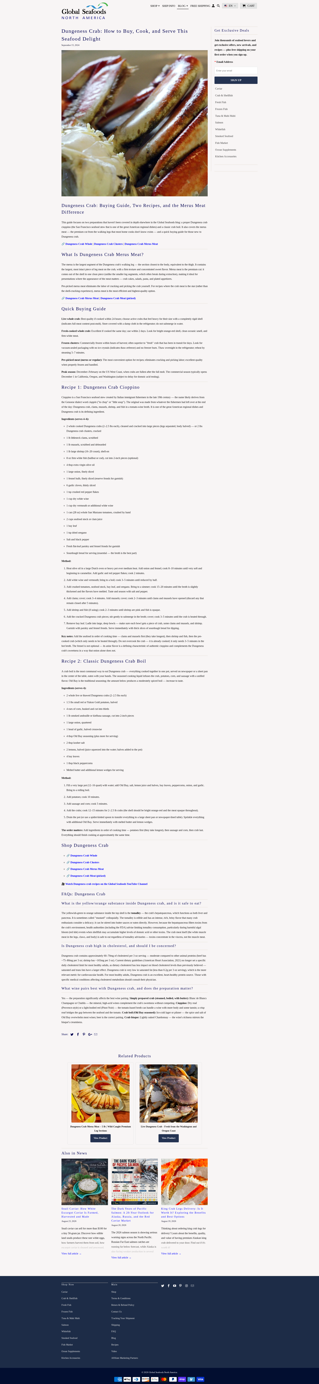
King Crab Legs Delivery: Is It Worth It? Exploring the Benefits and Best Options (183, 1212)
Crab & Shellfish (224, 95)
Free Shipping (200, 5)
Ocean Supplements (225, 149)
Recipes (114, 1344)
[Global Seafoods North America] (84, 11)
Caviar (218, 88)
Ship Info (168, 5)
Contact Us (116, 1311)
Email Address (224, 61)
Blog (183, 5)
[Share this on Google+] (89, 1034)
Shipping (115, 1325)
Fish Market (221, 143)
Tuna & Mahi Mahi (225, 115)
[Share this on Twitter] (71, 1034)
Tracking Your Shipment (123, 1318)
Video (114, 1351)
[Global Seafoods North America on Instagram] (187, 1285)
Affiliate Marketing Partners (124, 1358)
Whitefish (220, 129)
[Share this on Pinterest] (83, 1034)
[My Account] (213, 6)
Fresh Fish (220, 102)
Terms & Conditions (120, 1298)
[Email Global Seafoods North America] (193, 1285)
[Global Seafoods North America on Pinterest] (181, 1285)
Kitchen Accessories (225, 156)
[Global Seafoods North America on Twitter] (163, 1285)
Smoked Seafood (224, 136)
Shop (155, 5)
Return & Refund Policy (122, 1305)
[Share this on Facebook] (77, 1034)
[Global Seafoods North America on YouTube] (175, 1285)
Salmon (219, 122)
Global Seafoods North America (163, 1372)
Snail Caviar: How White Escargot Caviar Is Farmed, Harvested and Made (80, 1212)
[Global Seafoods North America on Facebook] (169, 1285)
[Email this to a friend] (95, 1034)
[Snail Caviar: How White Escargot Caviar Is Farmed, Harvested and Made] (84, 1182)
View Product (100, 1138)
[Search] (218, 6)
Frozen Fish (221, 109)
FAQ (113, 1331)
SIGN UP (236, 80)
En (230, 5)
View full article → (71, 1253)
